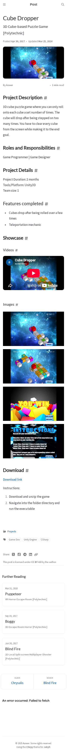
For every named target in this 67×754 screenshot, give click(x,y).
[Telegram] (25, 555)
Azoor (9, 85)
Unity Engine (30, 539)
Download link (12, 479)
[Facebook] (19, 555)
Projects (11, 531)
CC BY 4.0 (36, 562)
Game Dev (14, 539)
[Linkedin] (30, 555)
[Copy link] (36, 555)
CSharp (45, 539)
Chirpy (29, 746)
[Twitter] (13, 555)
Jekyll (47, 746)
